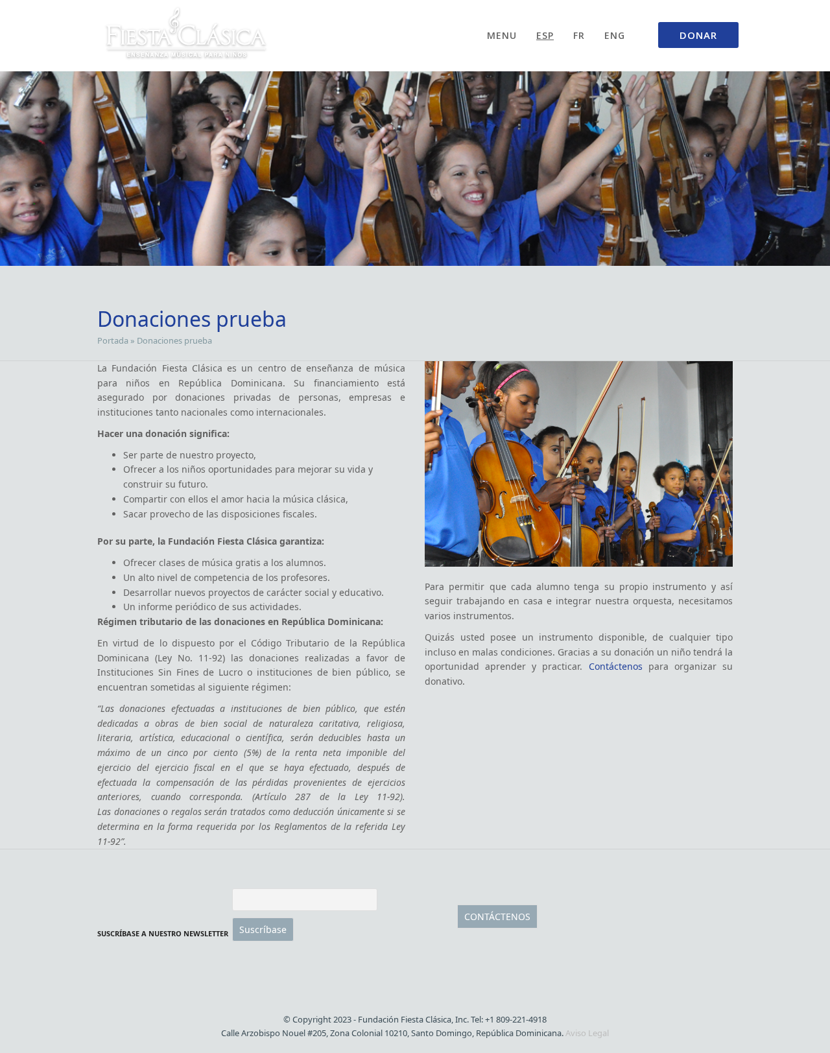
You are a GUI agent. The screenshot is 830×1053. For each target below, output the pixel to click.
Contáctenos (616, 666)
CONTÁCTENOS (497, 916)
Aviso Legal (587, 1033)
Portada (112, 340)
